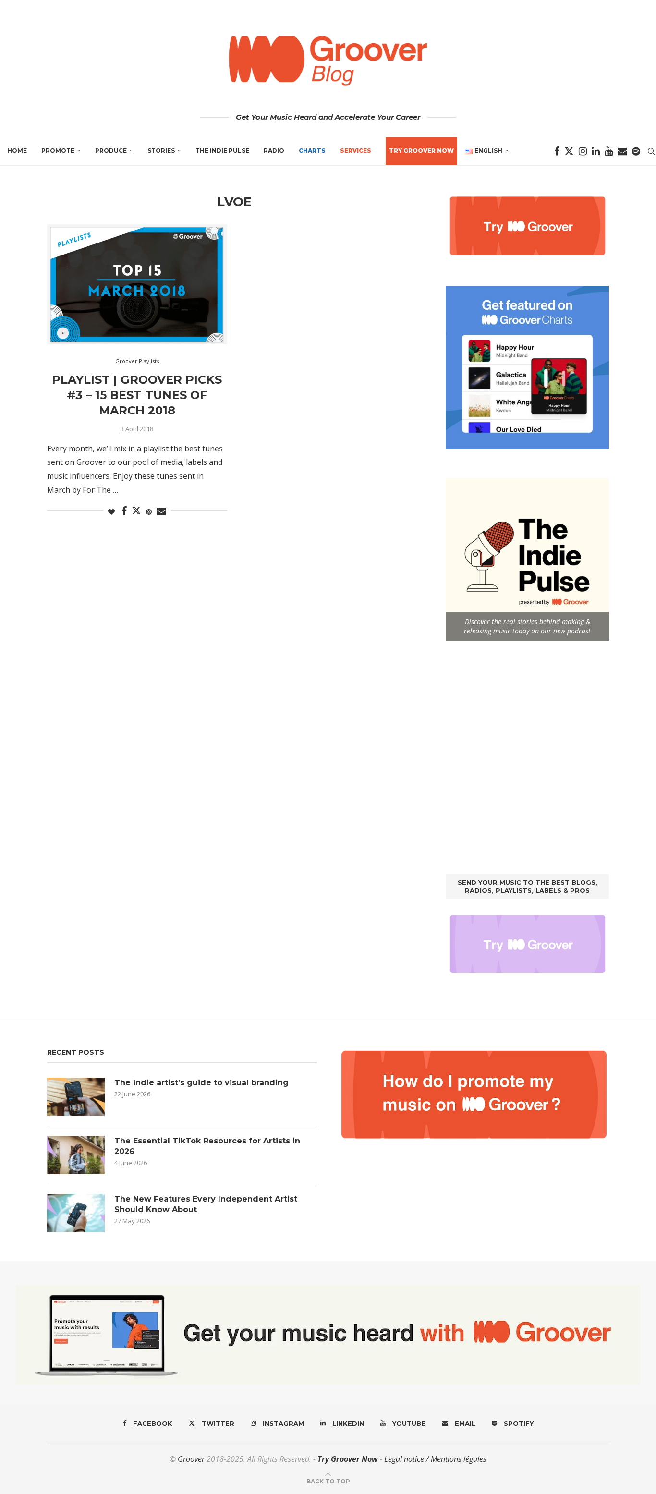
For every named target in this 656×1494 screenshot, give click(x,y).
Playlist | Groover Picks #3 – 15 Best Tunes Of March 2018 (137, 395)
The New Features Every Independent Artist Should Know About (205, 1204)
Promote (57, 150)
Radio (274, 150)
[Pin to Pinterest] (149, 511)
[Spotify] (636, 151)
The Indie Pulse (222, 150)
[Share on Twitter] (136, 510)
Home (17, 150)
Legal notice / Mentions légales (435, 1459)
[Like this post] (111, 511)
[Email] (622, 151)
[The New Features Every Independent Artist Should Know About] (76, 1213)
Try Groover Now (347, 1459)
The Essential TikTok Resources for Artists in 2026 (207, 1146)
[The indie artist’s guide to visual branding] (76, 1097)
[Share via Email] (161, 511)
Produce (111, 150)
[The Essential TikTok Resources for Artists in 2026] (76, 1155)
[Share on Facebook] (124, 511)
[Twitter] (569, 151)
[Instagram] (583, 151)
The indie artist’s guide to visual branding (201, 1082)
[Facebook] (556, 151)
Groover (191, 1459)
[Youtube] (609, 151)
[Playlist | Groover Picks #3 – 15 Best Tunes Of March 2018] (137, 284)
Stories (161, 150)
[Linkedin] (596, 151)
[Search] (651, 151)
